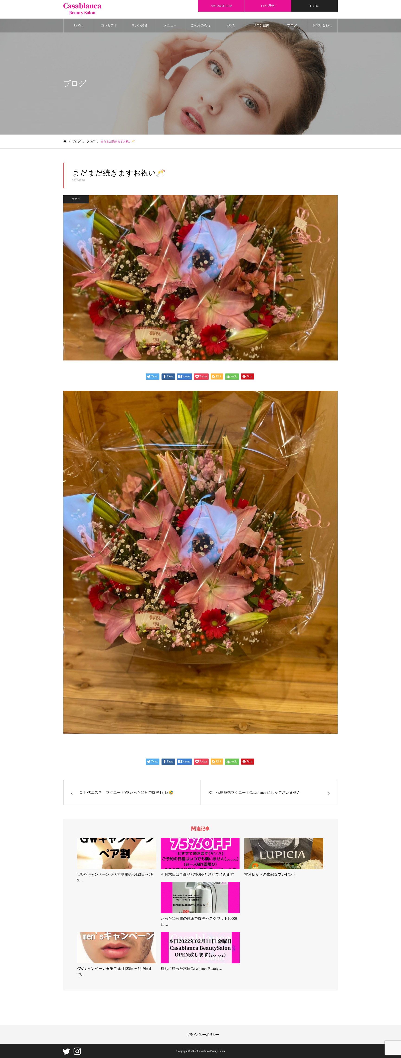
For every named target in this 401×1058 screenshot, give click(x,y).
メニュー (170, 25)
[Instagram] (77, 1053)
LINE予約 (268, 6)
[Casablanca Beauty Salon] (82, 9)
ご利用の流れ (200, 25)
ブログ (292, 25)
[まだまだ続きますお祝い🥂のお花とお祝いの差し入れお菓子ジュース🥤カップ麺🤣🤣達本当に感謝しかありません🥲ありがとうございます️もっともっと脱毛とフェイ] (200, 732)
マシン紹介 (140, 25)
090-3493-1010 (221, 6)
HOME (79, 25)
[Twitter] (66, 1053)
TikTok (314, 6)
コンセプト (109, 25)
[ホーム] (64, 141)
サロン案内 (261, 25)
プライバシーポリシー (203, 1034)
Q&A (231, 25)
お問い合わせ (322, 25)
